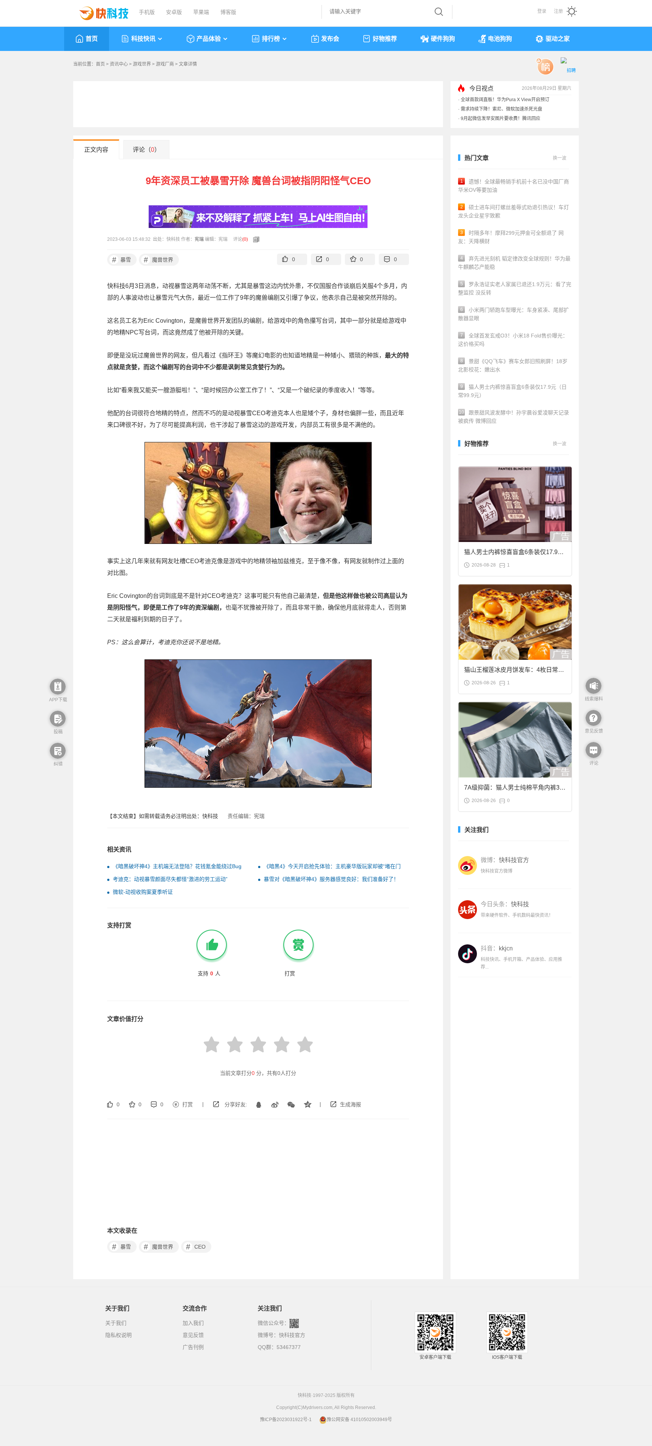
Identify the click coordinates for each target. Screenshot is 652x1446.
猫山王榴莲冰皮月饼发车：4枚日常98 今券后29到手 (514, 672)
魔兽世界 (159, 260)
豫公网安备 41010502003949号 (359, 1419)
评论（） (146, 149)
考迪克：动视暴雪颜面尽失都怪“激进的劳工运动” (170, 879)
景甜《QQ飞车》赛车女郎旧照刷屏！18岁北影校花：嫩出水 (512, 365)
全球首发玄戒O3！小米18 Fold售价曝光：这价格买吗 (513, 340)
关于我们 (115, 1323)
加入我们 (193, 1323)
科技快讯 (143, 38)
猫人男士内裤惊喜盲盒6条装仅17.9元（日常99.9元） (512, 391)
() (245, 239)
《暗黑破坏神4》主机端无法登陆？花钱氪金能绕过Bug (177, 866)
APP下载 (58, 699)
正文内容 (96, 149)
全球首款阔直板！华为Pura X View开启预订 (505, 99)
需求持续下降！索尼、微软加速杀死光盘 (501, 109)
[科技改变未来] (98, 11)
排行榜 (271, 38)
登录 (541, 11)
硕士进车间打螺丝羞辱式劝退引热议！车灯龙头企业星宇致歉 (513, 211)
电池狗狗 (500, 38)
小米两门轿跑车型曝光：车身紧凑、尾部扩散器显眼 (513, 314)
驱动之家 (558, 38)
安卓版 (174, 12)
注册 (558, 11)
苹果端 (201, 12)
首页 (92, 38)
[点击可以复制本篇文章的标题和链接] (254, 239)
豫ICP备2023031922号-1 (286, 1419)
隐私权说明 (118, 1335)
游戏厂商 (165, 64)
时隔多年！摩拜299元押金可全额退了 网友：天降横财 (511, 237)
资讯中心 (119, 64)
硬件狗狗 (443, 38)
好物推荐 (385, 38)
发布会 (330, 38)
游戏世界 (142, 64)
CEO (196, 1247)
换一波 (559, 158)
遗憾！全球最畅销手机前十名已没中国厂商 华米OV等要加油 (513, 186)
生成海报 (350, 1104)
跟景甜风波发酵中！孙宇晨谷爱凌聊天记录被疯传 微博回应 (513, 417)
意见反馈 (193, 1335)
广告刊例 (193, 1347)
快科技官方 (292, 1335)
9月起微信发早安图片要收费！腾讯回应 (500, 118)
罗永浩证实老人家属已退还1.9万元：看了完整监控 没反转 (514, 288)
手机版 (147, 12)
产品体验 (209, 38)
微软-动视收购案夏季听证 (143, 892)
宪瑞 (199, 239)
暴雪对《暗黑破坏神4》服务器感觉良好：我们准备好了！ (331, 879)
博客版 (228, 12)
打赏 (187, 1104)
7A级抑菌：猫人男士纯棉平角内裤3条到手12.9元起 (515, 789)
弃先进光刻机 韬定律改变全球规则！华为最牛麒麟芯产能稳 (514, 263)
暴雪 (121, 260)
